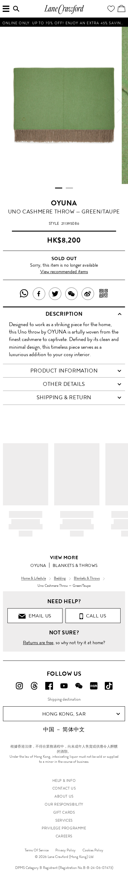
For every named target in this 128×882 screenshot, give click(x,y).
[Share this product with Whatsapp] (24, 293)
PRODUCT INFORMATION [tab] (64, 371)
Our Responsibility (64, 804)
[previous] (7, 105)
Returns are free (38, 642)
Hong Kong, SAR (64, 713)
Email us (38, 615)
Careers (64, 836)
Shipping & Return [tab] (64, 397)
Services (64, 820)
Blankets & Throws (75, 565)
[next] (120, 105)
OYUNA (64, 203)
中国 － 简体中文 (64, 729)
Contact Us (64, 788)
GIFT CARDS (64, 812)
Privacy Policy (65, 850)
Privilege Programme (64, 828)
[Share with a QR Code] (103, 293)
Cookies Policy (92, 850)
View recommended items (64, 271)
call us (94, 615)
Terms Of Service (37, 850)
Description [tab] (64, 314)
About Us (64, 796)
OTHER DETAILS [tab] (64, 384)
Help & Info (64, 780)
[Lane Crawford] (64, 13)
